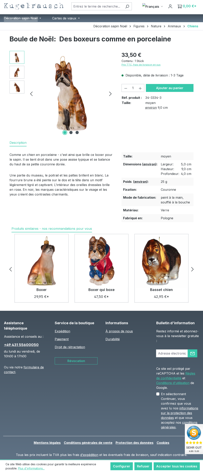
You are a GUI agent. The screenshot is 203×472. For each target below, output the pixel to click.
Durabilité (112, 339)
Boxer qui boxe (101, 290)
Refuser (143, 466)
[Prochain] (110, 93)
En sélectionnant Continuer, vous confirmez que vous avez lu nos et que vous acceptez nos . (179, 410)
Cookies (163, 443)
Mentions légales (47, 443)
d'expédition (89, 455)
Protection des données (134, 443)
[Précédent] (31, 93)
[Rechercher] (127, 6)
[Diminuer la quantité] (126, 88)
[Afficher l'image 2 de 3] (71, 132)
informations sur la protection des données (179, 413)
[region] (62, 93)
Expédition (62, 331)
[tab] (18, 142)
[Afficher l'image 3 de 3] (77, 132)
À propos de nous (119, 331)
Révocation (76, 361)
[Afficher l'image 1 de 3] (64, 132)
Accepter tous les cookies (176, 466)
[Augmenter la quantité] (140, 88)
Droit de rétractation (70, 347)
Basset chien (161, 290)
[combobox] (97, 6)
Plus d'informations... (31, 468)
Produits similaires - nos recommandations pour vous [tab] (51, 229)
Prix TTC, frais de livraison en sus (141, 64)
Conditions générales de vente (88, 443)
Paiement (62, 339)
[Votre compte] (170, 6)
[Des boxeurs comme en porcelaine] (71, 93)
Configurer (121, 466)
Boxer (41, 290)
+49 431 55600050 (21, 345)
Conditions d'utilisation (173, 383)
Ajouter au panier (169, 88)
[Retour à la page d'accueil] (33, 6)
